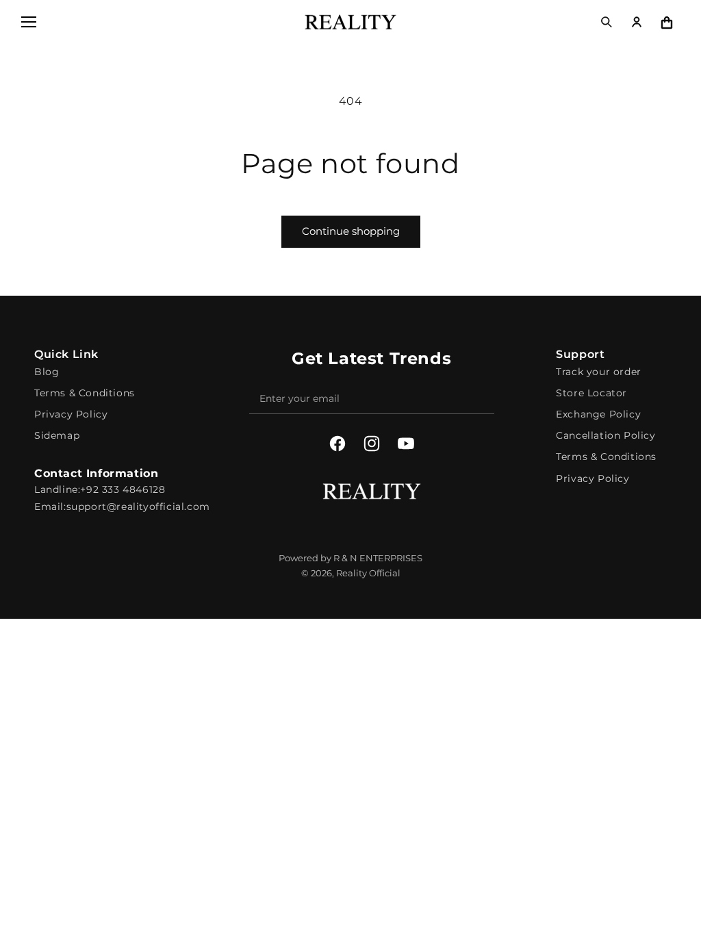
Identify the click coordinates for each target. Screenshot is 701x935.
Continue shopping (351, 231)
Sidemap (56, 435)
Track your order (598, 372)
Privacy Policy (70, 414)
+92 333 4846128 (122, 489)
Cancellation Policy (605, 435)
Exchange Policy (598, 414)
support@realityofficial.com (138, 506)
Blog (46, 372)
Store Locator (591, 393)
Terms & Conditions (84, 393)
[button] (29, 22)
